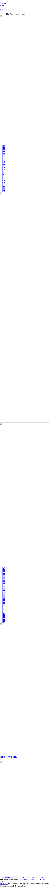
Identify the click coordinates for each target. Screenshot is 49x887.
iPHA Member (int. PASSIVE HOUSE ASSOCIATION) (21, 877)
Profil (2, 5)
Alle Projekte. (8, 756)
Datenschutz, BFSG (37, 879)
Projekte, (3, 3)
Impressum (25, 879)
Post (1, 9)
